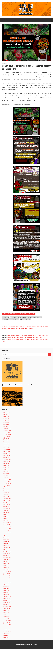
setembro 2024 (7, 459)
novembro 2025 (7, 430)
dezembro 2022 (7, 502)
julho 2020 (6, 561)
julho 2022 (6, 512)
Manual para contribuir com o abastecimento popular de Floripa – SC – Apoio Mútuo (27, 335)
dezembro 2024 (7, 453)
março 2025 (6, 447)
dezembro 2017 (7, 625)
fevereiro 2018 (7, 621)
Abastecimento (5, 317)
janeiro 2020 (6, 574)
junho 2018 (6, 612)
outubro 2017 (6, 629)
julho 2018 (6, 610)
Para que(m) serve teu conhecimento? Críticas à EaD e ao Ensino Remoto (21, 324)
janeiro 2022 (6, 524)
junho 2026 (6, 416)
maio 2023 (6, 492)
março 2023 (6, 496)
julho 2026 (6, 414)
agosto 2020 (6, 559)
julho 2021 (6, 537)
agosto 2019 (6, 584)
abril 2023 (5, 494)
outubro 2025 (6, 432)
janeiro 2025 (6, 451)
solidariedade (27, 319)
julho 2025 (6, 439)
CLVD (41, 317)
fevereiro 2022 (7, 522)
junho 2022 (6, 514)
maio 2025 (6, 443)
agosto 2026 (6, 412)
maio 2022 (6, 516)
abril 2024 (5, 469)
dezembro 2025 (7, 428)
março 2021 (6, 545)
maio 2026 (6, 418)
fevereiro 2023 (7, 498)
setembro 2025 (7, 435)
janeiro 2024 (6, 475)
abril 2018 (6, 616)
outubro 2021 (6, 531)
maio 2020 (6, 565)
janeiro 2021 (6, 549)
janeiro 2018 (6, 623)
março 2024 (6, 471)
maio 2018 (6, 614)
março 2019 (6, 594)
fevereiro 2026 (7, 424)
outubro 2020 (6, 555)
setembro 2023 (7, 484)
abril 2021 (5, 543)
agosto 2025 (6, 437)
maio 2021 (6, 541)
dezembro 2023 (7, 477)
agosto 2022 (6, 510)
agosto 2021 (6, 535)
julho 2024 (6, 463)
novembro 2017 (7, 627)
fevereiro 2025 (7, 449)
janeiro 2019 (6, 598)
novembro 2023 (7, 479)
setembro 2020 (7, 557)
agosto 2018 (6, 608)
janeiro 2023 (6, 500)
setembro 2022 (7, 508)
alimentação (13, 317)
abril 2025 (5, 445)
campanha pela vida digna (33, 317)
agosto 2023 (6, 486)
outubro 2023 (6, 482)
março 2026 (6, 422)
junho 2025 (6, 441)
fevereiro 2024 (7, 473)
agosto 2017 (6, 633)
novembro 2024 (7, 455)
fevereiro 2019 (7, 596)
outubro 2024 (6, 457)
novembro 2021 (7, 529)
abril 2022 (5, 518)
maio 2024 (6, 467)
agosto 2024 (6, 461)
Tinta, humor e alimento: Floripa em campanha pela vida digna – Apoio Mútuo (26, 337)
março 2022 (6, 520)
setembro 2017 (7, 631)
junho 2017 (6, 637)
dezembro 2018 (7, 600)
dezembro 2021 (7, 526)
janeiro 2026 (6, 426)
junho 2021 (6, 539)
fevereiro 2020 (7, 571)
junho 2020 (6, 563)
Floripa (21, 319)
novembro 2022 (7, 504)
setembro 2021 (7, 533)
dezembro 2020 (7, 551)
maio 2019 (6, 590)
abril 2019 (5, 592)
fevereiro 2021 (7, 547)
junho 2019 (6, 588)
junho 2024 (6, 465)
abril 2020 (6, 567)
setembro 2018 (7, 606)
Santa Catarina (31, 313)
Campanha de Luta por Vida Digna (10, 313)
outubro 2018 (6, 604)
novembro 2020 (7, 553)
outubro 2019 (6, 580)
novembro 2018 (7, 602)
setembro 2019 (7, 582)
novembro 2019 (7, 578)
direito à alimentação (7, 319)
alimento (19, 317)
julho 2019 (6, 586)
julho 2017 (6, 635)
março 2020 (6, 569)
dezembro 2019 (7, 576)
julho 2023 (6, 488)
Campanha (24, 317)
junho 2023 (6, 490)
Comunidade (23, 313)
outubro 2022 (6, 506)
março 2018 (6, 618)
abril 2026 (6, 420)
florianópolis (16, 319)
